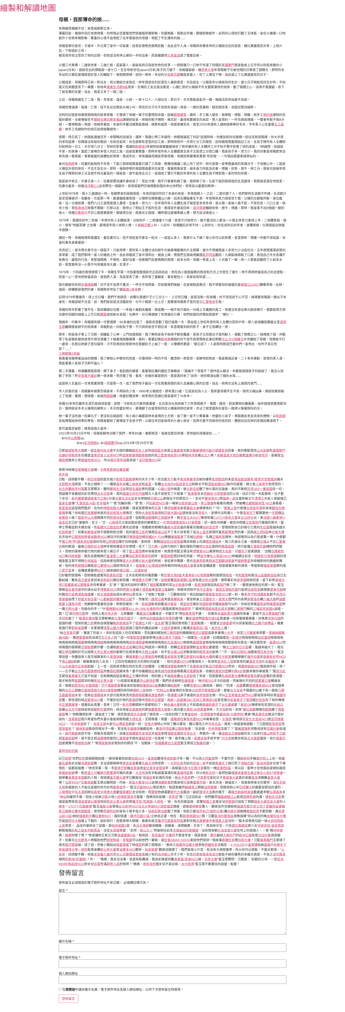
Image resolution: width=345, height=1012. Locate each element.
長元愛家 (84, 580)
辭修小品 (113, 864)
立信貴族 (252, 522)
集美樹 (192, 494)
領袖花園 (231, 590)
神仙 (129, 594)
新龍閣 (166, 580)
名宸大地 (148, 763)
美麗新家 (177, 599)
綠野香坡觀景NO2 (94, 537)
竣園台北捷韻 (231, 733)
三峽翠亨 (262, 484)
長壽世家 (261, 714)
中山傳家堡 (120, 724)
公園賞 (76, 537)
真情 (167, 455)
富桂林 (192, 714)
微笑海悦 (205, 652)
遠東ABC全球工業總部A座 (198, 700)
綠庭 (229, 575)
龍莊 (151, 671)
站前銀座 (152, 618)
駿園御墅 (167, 556)
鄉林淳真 (191, 455)
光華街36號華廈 (194, 709)
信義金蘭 (122, 470)
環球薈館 (170, 666)
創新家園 (77, 628)
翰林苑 (245, 758)
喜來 (254, 778)
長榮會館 (202, 695)
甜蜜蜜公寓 (263, 681)
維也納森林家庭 (242, 792)
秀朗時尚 (109, 811)
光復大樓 (278, 532)
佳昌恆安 (254, 590)
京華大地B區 (173, 575)
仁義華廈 (122, 738)
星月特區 (208, 255)
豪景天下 (249, 513)
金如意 (118, 527)
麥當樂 (193, 618)
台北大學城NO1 (149, 806)
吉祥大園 (208, 580)
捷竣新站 (81, 743)
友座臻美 (135, 709)
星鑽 (78, 681)
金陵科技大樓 (103, 450)
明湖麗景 (173, 508)
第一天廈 (200, 637)
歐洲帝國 (263, 763)
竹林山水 (163, 690)
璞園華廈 (141, 455)
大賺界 (170, 835)
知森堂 (95, 792)
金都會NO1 (92, 700)
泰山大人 (146, 830)
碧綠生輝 (100, 120)
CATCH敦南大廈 (226, 518)
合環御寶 (87, 647)
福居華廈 (270, 566)
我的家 (268, 115)
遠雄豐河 (110, 443)
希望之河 (90, 773)
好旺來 (260, 700)
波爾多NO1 (127, 850)
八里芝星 (65, 570)
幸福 (103, 503)
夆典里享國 (76, 778)
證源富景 (65, 729)
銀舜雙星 (244, 561)
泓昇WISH (72, 782)
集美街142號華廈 (197, 575)
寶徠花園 (276, 590)
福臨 (220, 797)
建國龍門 (279, 450)
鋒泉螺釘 (125, 792)
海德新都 (87, 763)
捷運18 (175, 695)
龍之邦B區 (261, 532)
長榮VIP (176, 455)
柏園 (174, 685)
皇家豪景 (170, 657)
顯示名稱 (66, 941)
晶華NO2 (276, 642)
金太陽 (159, 623)
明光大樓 (74, 821)
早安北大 (248, 719)
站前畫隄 (264, 637)
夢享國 (241, 580)
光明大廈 (71, 609)
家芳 (203, 556)
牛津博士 (257, 498)
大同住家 (177, 763)
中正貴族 (206, 590)
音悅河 (263, 455)
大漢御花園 (258, 546)
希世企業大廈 (103, 681)
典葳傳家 (228, 532)
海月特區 (165, 729)
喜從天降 (255, 661)
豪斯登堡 (136, 637)
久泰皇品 (173, 55)
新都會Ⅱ (141, 146)
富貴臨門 (266, 840)
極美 (174, 676)
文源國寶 (106, 594)
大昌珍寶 (167, 628)
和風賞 (243, 575)
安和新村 (106, 580)
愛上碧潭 (135, 551)
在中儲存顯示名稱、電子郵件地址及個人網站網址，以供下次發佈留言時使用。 (123, 989)
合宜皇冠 (69, 633)
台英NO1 (113, 455)
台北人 (205, 455)
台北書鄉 (227, 705)
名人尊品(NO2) (221, 556)
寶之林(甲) (69, 542)
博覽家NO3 (108, 590)
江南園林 (164, 518)
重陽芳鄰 (199, 782)
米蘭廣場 (195, 450)
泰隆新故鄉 (67, 773)
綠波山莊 (161, 532)
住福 (263, 542)
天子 (170, 479)
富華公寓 (161, 590)
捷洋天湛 (205, 792)
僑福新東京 (210, 705)
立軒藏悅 (112, 542)
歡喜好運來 (87, 618)
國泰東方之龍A (98, 498)
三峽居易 (135, 484)
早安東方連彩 (87, 376)
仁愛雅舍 (208, 302)
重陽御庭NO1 (250, 666)
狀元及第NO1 (173, 642)
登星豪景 (65, 508)
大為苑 (272, 821)
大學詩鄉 (169, 522)
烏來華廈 (151, 850)
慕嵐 (132, 700)
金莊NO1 (261, 719)
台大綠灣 (187, 864)
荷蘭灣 (118, 599)
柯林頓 (278, 830)
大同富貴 (208, 758)
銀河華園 (71, 845)
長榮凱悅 (218, 479)
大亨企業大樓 (103, 652)
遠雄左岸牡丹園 (134, 494)
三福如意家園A (263, 609)
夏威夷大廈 (231, 778)
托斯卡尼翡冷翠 (192, 768)
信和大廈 (244, 840)
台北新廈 (178, 585)
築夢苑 (146, 556)
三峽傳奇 (65, 792)
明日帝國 (93, 479)
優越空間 (145, 738)
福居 (153, 585)
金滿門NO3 (246, 695)
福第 (158, 733)
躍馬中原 (74, 604)
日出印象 (264, 835)
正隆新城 (140, 570)
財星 (81, 599)
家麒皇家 (223, 455)
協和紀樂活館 (157, 811)
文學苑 (66, 652)
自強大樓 (150, 724)
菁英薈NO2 (194, 719)
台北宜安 (236, 690)
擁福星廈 (177, 537)
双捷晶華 (226, 623)
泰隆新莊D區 (149, 685)
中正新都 (81, 666)
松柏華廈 (65, 532)
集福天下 (221, 763)
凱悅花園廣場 (125, 479)
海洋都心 (164, 854)
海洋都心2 (91, 186)
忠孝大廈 (210, 859)
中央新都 (77, 724)
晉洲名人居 (225, 661)
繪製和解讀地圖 (28, 8)
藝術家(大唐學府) (232, 714)
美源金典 (154, 695)
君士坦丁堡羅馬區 (266, 806)
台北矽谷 (247, 518)
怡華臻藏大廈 (84, 470)
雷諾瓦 (220, 590)
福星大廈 (105, 806)
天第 (158, 508)
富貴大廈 (273, 778)
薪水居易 (173, 527)
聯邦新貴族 (121, 623)
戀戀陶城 (113, 840)
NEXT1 (102, 570)
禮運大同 (141, 580)
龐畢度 (118, 787)
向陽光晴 (233, 811)
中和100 (207, 681)
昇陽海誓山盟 (119, 518)
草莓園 (127, 840)
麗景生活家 (118, 489)
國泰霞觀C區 (183, 580)
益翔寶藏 (210, 787)
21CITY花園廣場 (80, 806)
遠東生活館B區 (117, 87)
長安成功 (212, 854)
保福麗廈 (161, 743)
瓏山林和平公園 (274, 733)
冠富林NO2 (145, 787)
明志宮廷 (205, 546)
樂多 (62, 806)
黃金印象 (146, 614)
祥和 (65, 618)
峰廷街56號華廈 (171, 542)
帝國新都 (205, 604)
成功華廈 (199, 208)
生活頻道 (90, 443)
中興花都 (78, 614)
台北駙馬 (81, 840)
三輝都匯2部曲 (69, 354)
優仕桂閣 (249, 709)
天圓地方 (208, 599)
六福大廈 (269, 599)
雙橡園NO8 (114, 609)
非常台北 (189, 733)
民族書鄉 (90, 513)
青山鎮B (67, 661)
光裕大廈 (145, 561)
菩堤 (201, 513)
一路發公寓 (156, 599)
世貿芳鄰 (201, 690)
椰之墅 (159, 455)
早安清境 (145, 733)
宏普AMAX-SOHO (177, 840)
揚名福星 (135, 489)
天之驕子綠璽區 (263, 623)
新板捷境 (65, 850)
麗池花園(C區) (140, 816)
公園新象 (181, 729)
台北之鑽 (71, 690)
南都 (263, 676)
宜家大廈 (273, 802)
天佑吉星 (90, 599)
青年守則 (250, 594)
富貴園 (152, 758)
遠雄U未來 (130, 289)
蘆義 (267, 845)
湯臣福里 (166, 806)
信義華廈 (187, 681)
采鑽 (239, 685)
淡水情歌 (142, 826)
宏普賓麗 (183, 647)
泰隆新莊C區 (199, 628)
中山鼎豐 (73, 438)
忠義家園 (87, 782)
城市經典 (167, 671)
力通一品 (157, 546)
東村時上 (262, 758)
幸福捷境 (133, 729)
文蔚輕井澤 (67, 484)
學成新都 (170, 758)
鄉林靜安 (195, 806)
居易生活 (185, 484)
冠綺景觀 (74, 556)
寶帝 (122, 546)
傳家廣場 (104, 743)
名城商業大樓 (231, 676)
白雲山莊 (177, 652)
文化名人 (107, 637)
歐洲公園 (245, 835)
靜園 (74, 733)
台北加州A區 (170, 484)
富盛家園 (68, 738)
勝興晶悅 (135, 537)
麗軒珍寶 (100, 709)
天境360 (253, 489)
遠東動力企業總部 (148, 566)
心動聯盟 (106, 599)
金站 (65, 522)
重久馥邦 (106, 854)
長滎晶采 (158, 835)
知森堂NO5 (157, 503)
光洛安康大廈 (227, 830)
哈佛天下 (280, 845)
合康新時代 (154, 609)
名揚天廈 (224, 609)
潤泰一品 (173, 700)
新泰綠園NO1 (192, 816)
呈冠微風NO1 (148, 460)
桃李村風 (77, 489)
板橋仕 (140, 623)
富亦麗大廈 (118, 778)
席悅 (160, 802)
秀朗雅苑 (81, 566)
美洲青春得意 (189, 479)
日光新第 (224, 657)
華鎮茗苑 (221, 450)
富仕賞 (148, 768)
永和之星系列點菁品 (85, 830)
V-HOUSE (237, 845)
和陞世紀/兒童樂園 (84, 685)
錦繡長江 (191, 787)
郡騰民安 (228, 840)
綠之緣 (150, 652)
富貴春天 (74, 676)
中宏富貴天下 (236, 700)
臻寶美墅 (276, 604)
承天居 (63, 474)
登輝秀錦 (249, 797)
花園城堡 (87, 690)
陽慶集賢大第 (157, 709)
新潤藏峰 (97, 695)
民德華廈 (206, 714)
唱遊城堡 (211, 609)
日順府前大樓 (93, 546)
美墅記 (212, 690)
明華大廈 (129, 590)
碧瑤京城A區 (211, 618)
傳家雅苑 (250, 676)
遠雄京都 (243, 806)
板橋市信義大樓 (187, 845)
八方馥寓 (249, 633)
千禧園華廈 (112, 685)
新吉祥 (210, 773)
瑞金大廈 (260, 802)
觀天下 (243, 551)
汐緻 (145, 666)
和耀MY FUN (154, 537)
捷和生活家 (273, 797)
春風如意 (252, 811)
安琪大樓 (224, 599)
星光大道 (129, 561)
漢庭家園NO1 (217, 484)
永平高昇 (184, 778)
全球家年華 (254, 508)
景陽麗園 (132, 733)
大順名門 (229, 835)
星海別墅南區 (224, 816)
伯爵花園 (173, 75)
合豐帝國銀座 (81, 811)
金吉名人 (217, 628)
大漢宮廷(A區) (86, 503)
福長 (149, 778)
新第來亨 (130, 797)
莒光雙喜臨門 (271, 614)
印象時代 (81, 213)
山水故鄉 (263, 450)
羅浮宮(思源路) (143, 802)
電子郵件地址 (69, 957)
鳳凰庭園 (227, 546)
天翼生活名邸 (124, 498)
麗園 (103, 314)
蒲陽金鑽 (173, 733)
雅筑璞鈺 (212, 542)
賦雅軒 (246, 729)
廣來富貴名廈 (244, 773)
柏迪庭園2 (119, 826)
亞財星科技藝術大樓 (197, 657)
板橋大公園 (105, 527)
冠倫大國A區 (173, 513)
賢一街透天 (234, 637)
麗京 (213, 835)
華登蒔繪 (116, 657)
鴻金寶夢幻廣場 (89, 802)
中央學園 (214, 729)
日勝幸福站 (115, 120)
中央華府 (168, 618)
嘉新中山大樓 (87, 518)
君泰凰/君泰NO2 (186, 859)
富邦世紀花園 (68, 751)
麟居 (271, 661)
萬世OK (246, 705)
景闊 (68, 758)
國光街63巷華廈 (105, 690)
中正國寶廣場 (68, 705)
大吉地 (140, 773)
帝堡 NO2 (265, 503)
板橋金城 (200, 738)
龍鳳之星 (230, 508)
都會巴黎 (120, 768)
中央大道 (110, 614)
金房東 (135, 768)
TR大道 (226, 738)
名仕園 (265, 527)
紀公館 (127, 599)
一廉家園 (266, 489)
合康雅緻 (251, 503)
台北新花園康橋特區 (89, 671)
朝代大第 (177, 792)
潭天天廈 (136, 714)
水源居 (227, 719)
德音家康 (129, 763)
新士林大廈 (108, 850)
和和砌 (70, 164)
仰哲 (82, 758)
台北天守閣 (73, 709)
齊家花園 (215, 561)
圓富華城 (68, 695)
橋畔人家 (139, 690)
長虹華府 (135, 556)
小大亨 (229, 633)
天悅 (222, 709)
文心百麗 (122, 854)
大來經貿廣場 (151, 513)
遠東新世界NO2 (274, 657)
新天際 (127, 705)
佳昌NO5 (137, 758)
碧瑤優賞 (180, 115)
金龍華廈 (128, 455)
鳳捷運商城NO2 (260, 685)
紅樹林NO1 (103, 816)
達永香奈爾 (73, 590)
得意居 (173, 797)
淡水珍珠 (103, 494)
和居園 (281, 416)
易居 (278, 724)
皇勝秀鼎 (199, 561)
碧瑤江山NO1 (250, 285)
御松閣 (114, 671)
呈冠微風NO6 (218, 666)
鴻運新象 (263, 594)
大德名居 (135, 719)
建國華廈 (199, 642)
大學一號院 (79, 850)
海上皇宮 (202, 532)
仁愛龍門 (240, 609)
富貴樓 (253, 845)
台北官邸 (186, 676)
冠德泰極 (199, 854)
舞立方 (130, 676)
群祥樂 (166, 339)
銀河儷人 (147, 225)
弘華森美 (276, 792)
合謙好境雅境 (68, 455)
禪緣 (100, 642)
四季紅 (140, 647)
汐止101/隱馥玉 (233, 339)
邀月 (68, 733)
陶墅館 (108, 396)
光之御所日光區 (237, 647)
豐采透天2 (212, 498)
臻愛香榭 (82, 637)
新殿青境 (188, 614)
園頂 (249, 700)
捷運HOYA (180, 661)
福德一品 (229, 498)
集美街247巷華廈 (188, 522)
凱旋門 (221, 585)
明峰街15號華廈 (215, 494)
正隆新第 (218, 537)
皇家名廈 (65, 503)
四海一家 (199, 763)
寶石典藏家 (240, 826)
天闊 (275, 513)
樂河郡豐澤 (108, 773)
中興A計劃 (238, 671)
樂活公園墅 (200, 633)
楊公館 (124, 570)
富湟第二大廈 (116, 556)
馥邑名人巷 (140, 450)
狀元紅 (281, 671)
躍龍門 (229, 65)
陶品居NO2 (76, 864)
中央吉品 (214, 724)
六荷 (90, 623)
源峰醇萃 (184, 609)
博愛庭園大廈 (113, 508)
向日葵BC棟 (242, 652)
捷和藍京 (157, 450)
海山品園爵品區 (265, 575)
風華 (194, 623)
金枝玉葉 (99, 724)
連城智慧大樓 (74, 450)
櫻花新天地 (265, 652)
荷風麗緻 (192, 671)
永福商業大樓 (227, 614)
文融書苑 (199, 743)
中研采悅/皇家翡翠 (270, 826)
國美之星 (221, 821)
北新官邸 (192, 489)
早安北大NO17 (190, 518)
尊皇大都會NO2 (140, 782)
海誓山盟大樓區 (114, 628)
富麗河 (250, 455)
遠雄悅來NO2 (91, 460)
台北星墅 (174, 743)
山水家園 (68, 666)
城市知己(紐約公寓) (210, 811)
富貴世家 (97, 455)
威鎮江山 (230, 797)
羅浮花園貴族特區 (170, 821)
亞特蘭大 (245, 787)
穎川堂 (166, 489)
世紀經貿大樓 (116, 513)
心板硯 (113, 522)
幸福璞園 (87, 285)
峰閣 (68, 835)
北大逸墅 (253, 738)
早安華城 (159, 768)
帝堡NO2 (196, 685)
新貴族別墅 (114, 575)
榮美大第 (207, 70)
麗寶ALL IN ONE (134, 609)
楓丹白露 (253, 657)
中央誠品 (90, 561)
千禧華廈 (145, 590)
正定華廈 (231, 695)
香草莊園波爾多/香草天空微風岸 (254, 479)
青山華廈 (207, 503)
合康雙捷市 (204, 821)
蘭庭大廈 (192, 508)
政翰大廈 (186, 566)
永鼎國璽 (116, 830)
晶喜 (148, 484)
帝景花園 (274, 618)
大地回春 (236, 455)
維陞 (138, 845)
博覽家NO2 (201, 551)
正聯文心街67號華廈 (268, 773)
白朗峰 (198, 537)
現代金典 (71, 594)
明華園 (230, 802)
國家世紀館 (85, 542)
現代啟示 (208, 450)
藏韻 (221, 604)
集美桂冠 (81, 208)
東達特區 (183, 773)
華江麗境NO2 (103, 566)
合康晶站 (179, 830)
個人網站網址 (68, 973)
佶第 (97, 864)
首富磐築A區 (126, 835)
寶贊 (154, 792)
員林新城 (82, 729)
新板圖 (146, 604)
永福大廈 (173, 705)
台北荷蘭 (65, 489)
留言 (63, 890)
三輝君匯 (173, 633)
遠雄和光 (85, 816)
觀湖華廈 (228, 561)
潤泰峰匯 (84, 594)
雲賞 (272, 724)
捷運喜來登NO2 (216, 594)
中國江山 (156, 498)
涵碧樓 (150, 518)
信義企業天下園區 (168, 637)
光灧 (186, 782)
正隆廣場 (176, 450)
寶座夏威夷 (137, 854)
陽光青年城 (118, 460)
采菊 (97, 854)
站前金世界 (210, 527)
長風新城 (196, 666)
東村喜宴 (170, 604)
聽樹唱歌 (138, 695)
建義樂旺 (177, 719)
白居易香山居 (187, 503)
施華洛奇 (253, 599)
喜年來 (121, 484)
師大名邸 (225, 551)
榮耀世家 (211, 845)
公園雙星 (83, 585)
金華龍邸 (74, 719)
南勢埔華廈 (137, 642)
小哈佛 (119, 797)
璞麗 (81, 642)
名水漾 (79, 792)
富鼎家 (261, 604)
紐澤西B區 (223, 768)
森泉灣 (199, 585)
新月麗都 (77, 498)
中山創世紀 (148, 681)
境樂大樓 (109, 792)
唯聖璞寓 (122, 845)
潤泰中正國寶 (154, 700)
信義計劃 (273, 729)
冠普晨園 (192, 830)
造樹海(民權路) (76, 859)
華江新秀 (141, 532)
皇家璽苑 (202, 647)
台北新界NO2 (128, 806)
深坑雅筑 (279, 854)
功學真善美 (108, 470)
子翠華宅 (203, 778)
